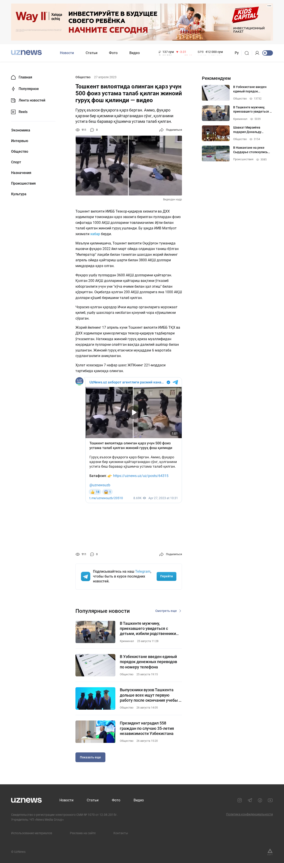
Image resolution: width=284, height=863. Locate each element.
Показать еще (90, 757)
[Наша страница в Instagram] (239, 800)
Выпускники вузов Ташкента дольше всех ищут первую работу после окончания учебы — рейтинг (151, 695)
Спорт (16, 162)
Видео (134, 53)
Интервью (19, 141)
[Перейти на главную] (26, 52)
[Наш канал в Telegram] (249, 800)
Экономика (20, 130)
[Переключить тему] (267, 53)
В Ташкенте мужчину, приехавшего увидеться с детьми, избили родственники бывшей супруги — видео (148, 628)
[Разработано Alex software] (270, 852)
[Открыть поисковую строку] (248, 53)
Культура (18, 194)
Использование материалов (31, 833)
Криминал (127, 641)
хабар (95, 234)
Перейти (166, 576)
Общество (19, 151)
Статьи (91, 53)
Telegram (142, 571)
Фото (113, 53)
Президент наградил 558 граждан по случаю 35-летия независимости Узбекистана (147, 728)
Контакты (120, 833)
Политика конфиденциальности (249, 814)
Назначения (21, 173)
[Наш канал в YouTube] (270, 800)
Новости (67, 53)
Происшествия (23, 183)
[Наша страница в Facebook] (260, 800)
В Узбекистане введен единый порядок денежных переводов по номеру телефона (148, 661)
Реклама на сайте (83, 833)
